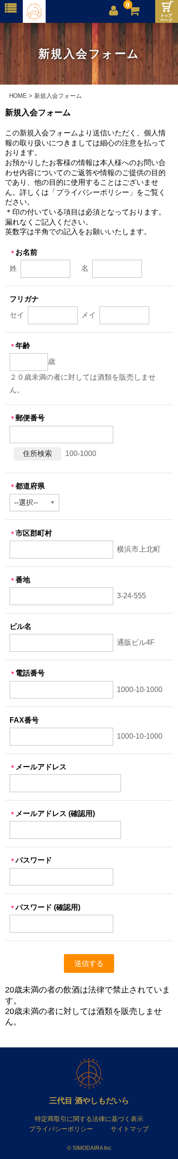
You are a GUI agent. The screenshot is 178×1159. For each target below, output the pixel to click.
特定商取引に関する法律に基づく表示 (89, 1118)
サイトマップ (129, 1128)
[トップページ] (166, 11)
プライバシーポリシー (61, 1128)
